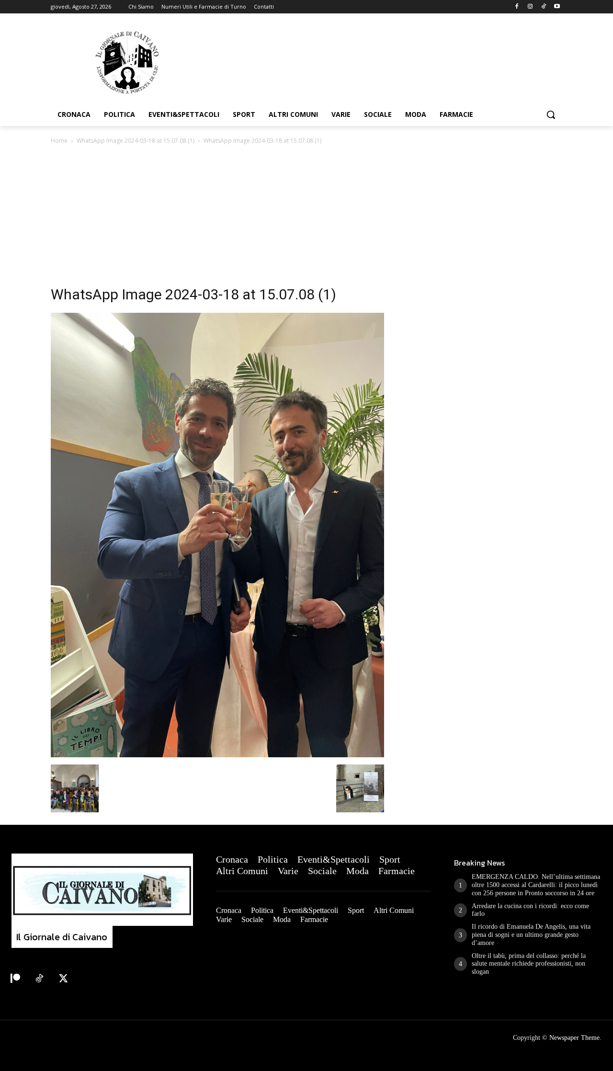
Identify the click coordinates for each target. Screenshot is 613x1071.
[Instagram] (530, 6)
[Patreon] (15, 979)
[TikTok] (543, 6)
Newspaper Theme (574, 1037)
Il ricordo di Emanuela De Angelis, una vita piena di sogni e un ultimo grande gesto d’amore (531, 934)
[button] (550, 114)
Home (59, 141)
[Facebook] (516, 6)
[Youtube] (556, 6)
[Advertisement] (306, 218)
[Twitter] (63, 979)
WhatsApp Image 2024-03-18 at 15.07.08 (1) (135, 141)
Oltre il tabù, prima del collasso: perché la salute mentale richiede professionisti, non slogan (529, 964)
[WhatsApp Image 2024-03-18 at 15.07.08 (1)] (217, 755)
